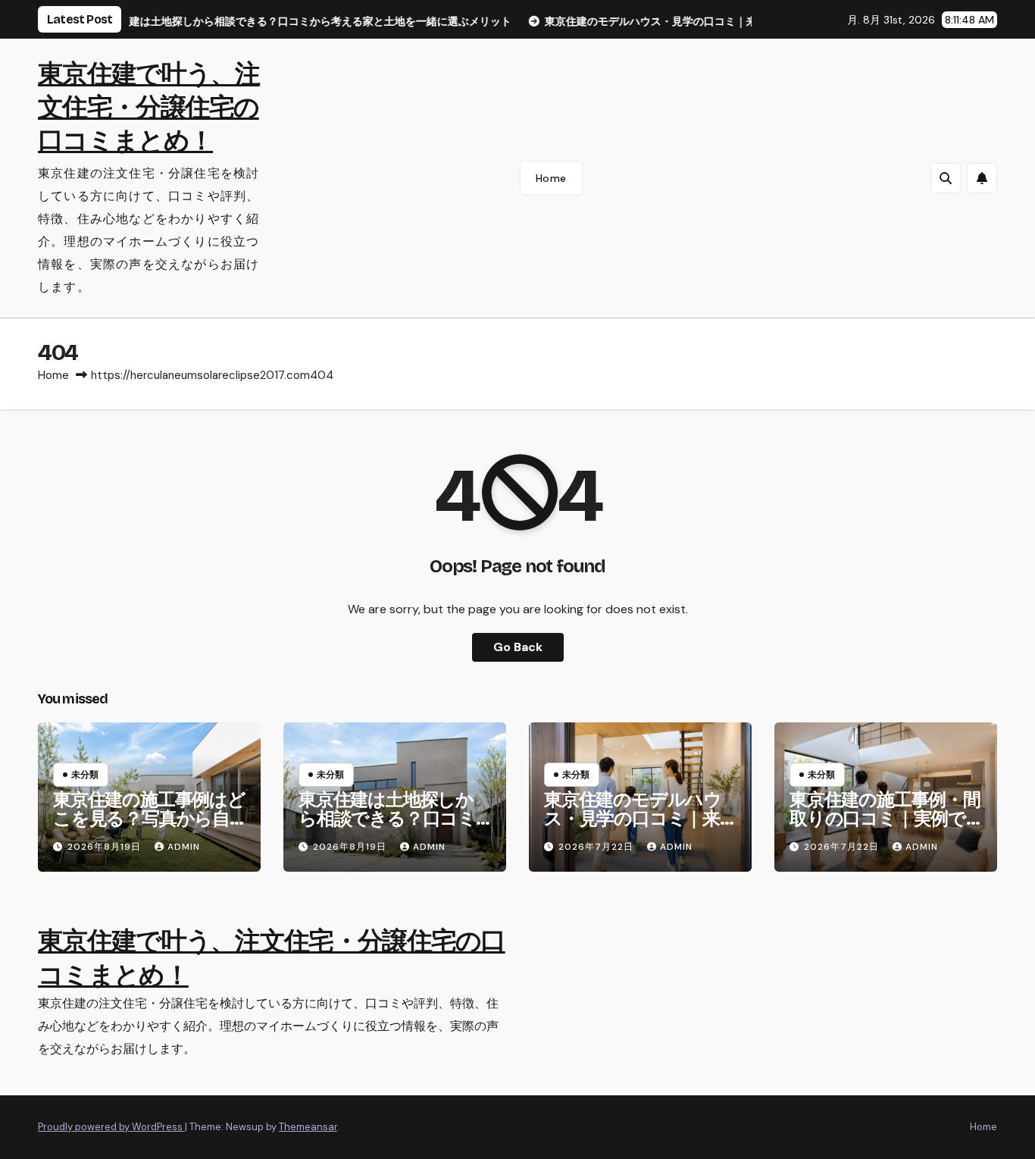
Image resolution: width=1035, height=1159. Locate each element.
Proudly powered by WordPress (111, 1126)
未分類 (84, 775)
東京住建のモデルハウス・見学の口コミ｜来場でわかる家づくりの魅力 (633, 828)
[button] (945, 178)
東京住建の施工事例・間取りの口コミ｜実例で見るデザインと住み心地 (885, 828)
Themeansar (308, 1126)
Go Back (518, 647)
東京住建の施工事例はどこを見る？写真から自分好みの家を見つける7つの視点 (149, 828)
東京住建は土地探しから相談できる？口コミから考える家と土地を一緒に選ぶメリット (387, 828)
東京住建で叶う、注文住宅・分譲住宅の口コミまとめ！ (149, 107)
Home (551, 178)
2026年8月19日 (105, 847)
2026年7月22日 (597, 847)
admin (183, 847)
